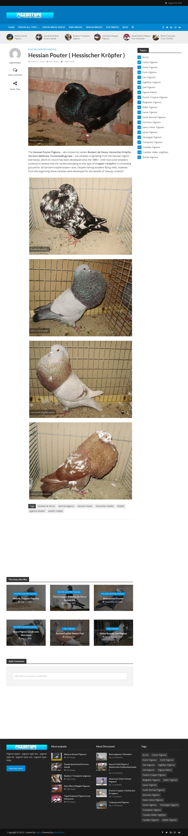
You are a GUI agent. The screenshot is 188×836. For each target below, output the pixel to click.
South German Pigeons (154, 790)
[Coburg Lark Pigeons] (101, 804)
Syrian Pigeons (150, 805)
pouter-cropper (55, 511)
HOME (11, 27)
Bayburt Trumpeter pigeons (81, 37)
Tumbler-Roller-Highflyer (154, 815)
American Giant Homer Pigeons (120, 780)
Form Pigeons (166, 760)
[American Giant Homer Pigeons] (101, 781)
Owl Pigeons (69, 629)
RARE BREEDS (75, 27)
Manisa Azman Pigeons (21, 37)
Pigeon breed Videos (53, 27)
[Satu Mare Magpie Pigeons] (97, 37)
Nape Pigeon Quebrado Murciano (26, 633)
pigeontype (15, 62)
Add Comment (15, 75)
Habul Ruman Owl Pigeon (113, 633)
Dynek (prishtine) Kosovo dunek (51, 37)
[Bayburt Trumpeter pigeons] (67, 37)
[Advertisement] (80, 545)
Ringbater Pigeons (151, 780)
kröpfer (120, 506)
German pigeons (66, 506)
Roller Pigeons (170, 780)
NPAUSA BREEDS (94, 27)
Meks (38, 832)
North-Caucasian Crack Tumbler (168, 37)
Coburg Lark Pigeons (119, 802)
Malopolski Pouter (113, 598)
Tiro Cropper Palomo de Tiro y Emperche (70, 598)
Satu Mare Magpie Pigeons (110, 37)
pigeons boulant (37, 511)
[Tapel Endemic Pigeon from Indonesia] (126, 37)
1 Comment (117, 784)
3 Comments (117, 773)
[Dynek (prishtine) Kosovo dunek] (38, 37)
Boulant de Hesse (46, 506)
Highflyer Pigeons (166, 765)
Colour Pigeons (159, 755)
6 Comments (117, 757)
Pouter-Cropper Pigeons (42, 49)
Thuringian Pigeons (169, 805)
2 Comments (117, 805)
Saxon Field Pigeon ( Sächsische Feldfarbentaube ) (122, 767)
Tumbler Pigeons (151, 820)
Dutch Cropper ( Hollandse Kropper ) (122, 792)
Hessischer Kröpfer (105, 506)
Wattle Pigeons (169, 820)
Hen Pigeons (149, 765)
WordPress (59, 832)
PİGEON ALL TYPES (27, 27)
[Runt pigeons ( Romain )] (101, 756)
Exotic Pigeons (150, 760)
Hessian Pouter (85, 506)
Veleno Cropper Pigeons (26, 598)
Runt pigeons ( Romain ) (120, 754)
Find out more (16, 768)
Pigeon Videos (165, 770)
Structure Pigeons (151, 795)
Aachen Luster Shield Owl (70, 633)
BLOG (125, 27)
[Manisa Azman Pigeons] (9, 37)
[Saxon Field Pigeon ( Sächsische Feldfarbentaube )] (101, 766)
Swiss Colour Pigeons (153, 800)
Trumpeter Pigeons (152, 810)
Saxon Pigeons (150, 785)
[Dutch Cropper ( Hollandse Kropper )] (101, 792)
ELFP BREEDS (112, 27)
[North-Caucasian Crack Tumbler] (155, 37)
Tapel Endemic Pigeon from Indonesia (140, 37)
